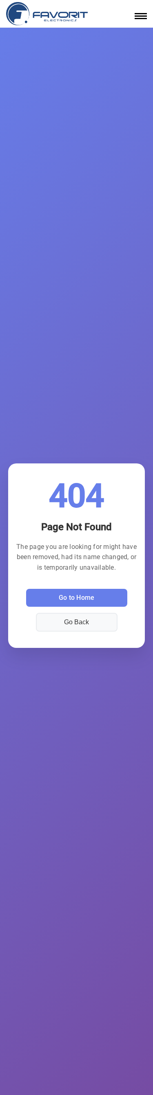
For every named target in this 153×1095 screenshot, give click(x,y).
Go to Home (77, 597)
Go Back (76, 622)
